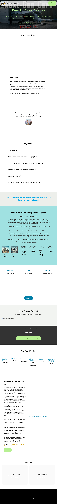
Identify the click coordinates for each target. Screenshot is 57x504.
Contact (22, 5)
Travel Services (39, 1)
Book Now (52, 3)
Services (26, 1)
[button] (28, 150)
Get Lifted (28, 298)
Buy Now (7, 450)
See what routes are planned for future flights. (28, 338)
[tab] (28, 150)
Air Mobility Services (12, 3)
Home (21, 1)
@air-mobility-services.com (31, 23)
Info (32, 1)
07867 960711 (29, 22)
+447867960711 (42, 475)
